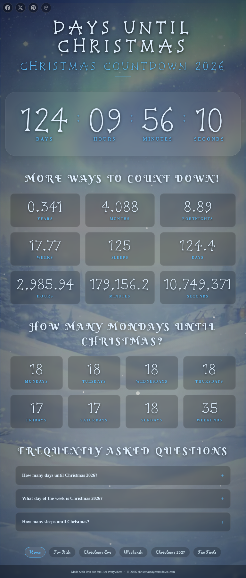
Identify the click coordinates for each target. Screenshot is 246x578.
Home (35, 552)
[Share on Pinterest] (33, 8)
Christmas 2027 (170, 552)
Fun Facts (207, 552)
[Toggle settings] (46, 8)
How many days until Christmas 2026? (59, 475)
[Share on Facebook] (8, 8)
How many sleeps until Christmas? (55, 521)
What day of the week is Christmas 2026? (62, 498)
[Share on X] (20, 8)
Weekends (133, 552)
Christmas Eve (97, 552)
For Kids (62, 552)
